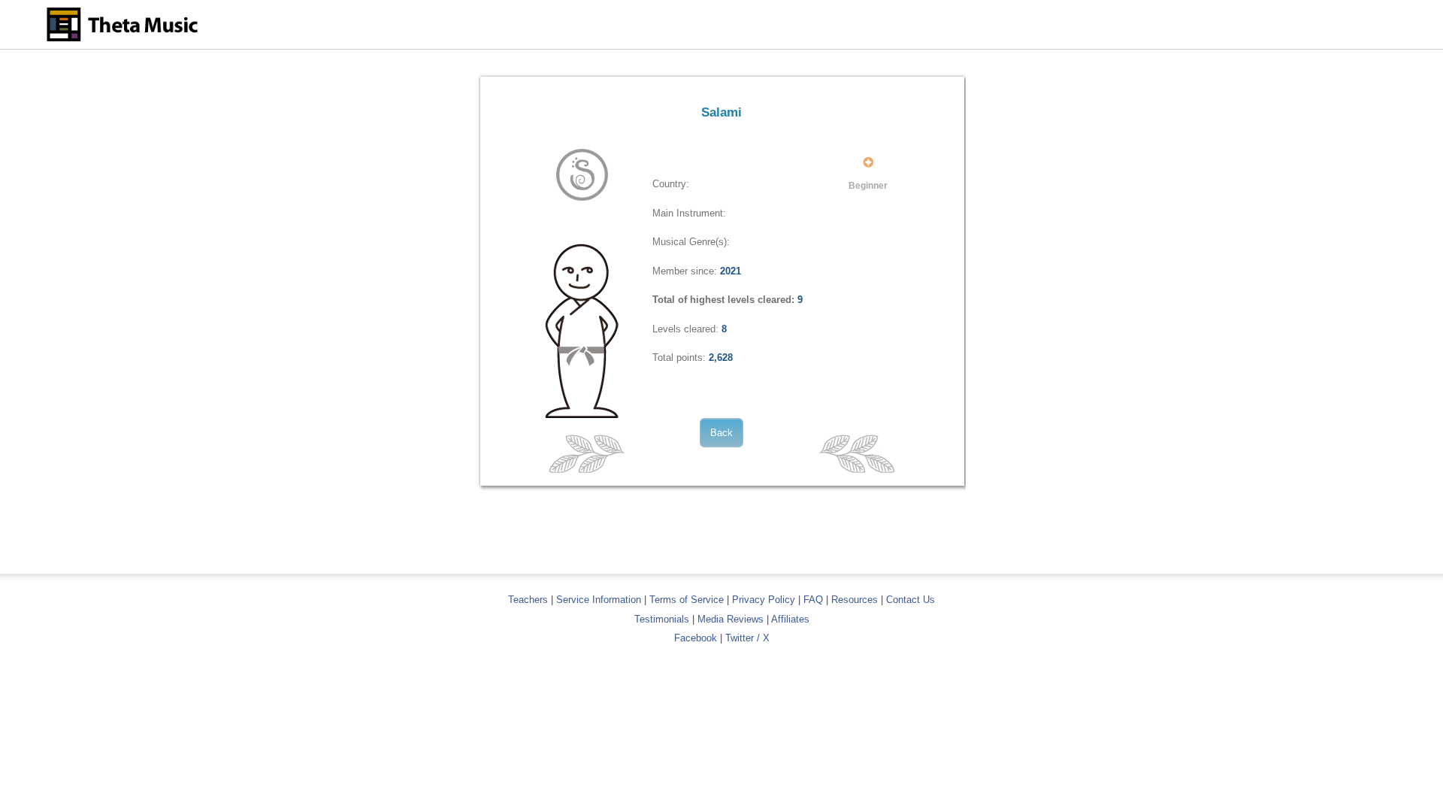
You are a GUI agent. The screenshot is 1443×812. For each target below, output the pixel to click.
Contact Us (910, 599)
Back (721, 432)
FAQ (813, 599)
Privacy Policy (763, 599)
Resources (854, 599)
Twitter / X (747, 638)
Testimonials (661, 619)
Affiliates (790, 619)
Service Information (598, 599)
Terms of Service (686, 599)
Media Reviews (730, 619)
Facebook (695, 638)
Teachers (529, 599)
